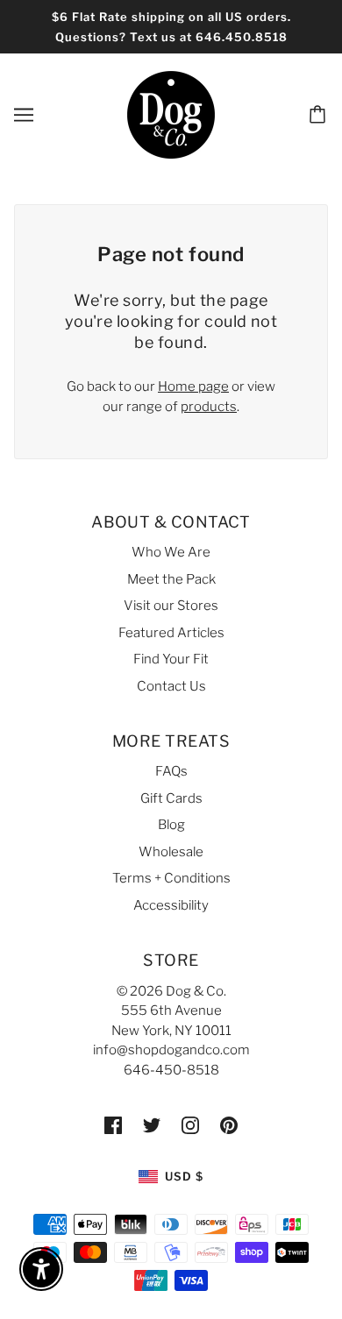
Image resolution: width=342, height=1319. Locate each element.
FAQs (171, 771)
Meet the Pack (171, 579)
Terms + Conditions (171, 878)
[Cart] (320, 115)
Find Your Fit (171, 659)
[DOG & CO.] (171, 114)
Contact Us (171, 686)
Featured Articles (171, 633)
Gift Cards (171, 798)
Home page (193, 386)
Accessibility (171, 905)
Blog (171, 825)
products (209, 407)
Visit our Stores (171, 605)
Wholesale (171, 852)
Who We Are (171, 552)
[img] (113, 1124)
